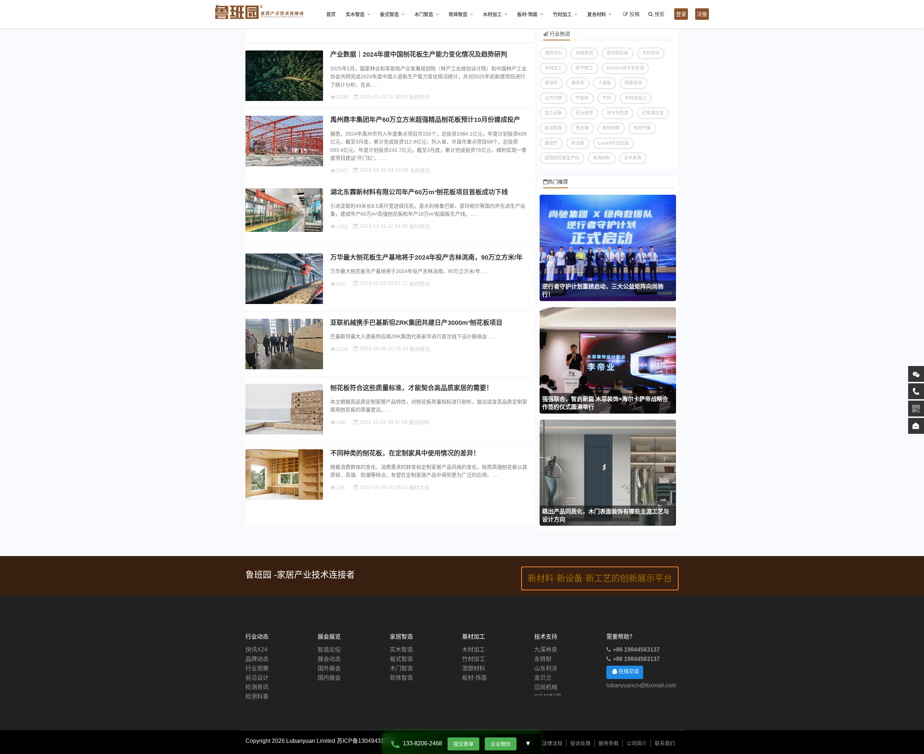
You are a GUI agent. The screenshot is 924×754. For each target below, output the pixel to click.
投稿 (634, 14)
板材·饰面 (527, 14)
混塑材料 (473, 668)
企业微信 (501, 744)
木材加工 (492, 14)
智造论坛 (329, 650)
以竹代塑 (553, 98)
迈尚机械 (545, 678)
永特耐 (543, 650)
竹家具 (582, 98)
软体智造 (458, 14)
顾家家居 (633, 82)
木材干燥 (642, 128)
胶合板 (577, 143)
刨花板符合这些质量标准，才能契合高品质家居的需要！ (411, 388)
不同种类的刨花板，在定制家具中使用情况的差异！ (405, 453)
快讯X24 (256, 650)
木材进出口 (635, 98)
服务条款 (608, 743)
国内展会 (329, 678)
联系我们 (665, 743)
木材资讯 (650, 53)
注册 (702, 14)
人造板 (604, 82)
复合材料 (596, 14)
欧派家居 (553, 128)
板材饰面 (611, 128)
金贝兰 (543, 668)
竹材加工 (562, 14)
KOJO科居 (547, 687)
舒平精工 (584, 68)
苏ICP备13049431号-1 (366, 741)
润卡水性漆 (617, 112)
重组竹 (551, 143)
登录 (681, 14)
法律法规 (552, 743)
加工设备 (553, 112)
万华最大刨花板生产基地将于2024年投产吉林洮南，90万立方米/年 (426, 257)
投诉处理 (580, 743)
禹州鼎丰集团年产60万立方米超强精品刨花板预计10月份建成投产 (425, 119)
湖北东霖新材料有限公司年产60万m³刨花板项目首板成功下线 (419, 192)
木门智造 (423, 14)
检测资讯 (257, 687)
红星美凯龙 (653, 112)
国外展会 (329, 668)
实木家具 (632, 157)
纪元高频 (584, 112)
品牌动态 (257, 659)
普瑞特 (551, 82)
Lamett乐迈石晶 (613, 143)
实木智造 (355, 14)
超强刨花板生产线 (562, 157)
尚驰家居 (584, 53)
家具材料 (601, 157)
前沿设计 (257, 678)
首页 (331, 14)
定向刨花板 (617, 53)
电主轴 (582, 128)
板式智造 (389, 14)
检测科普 (257, 696)
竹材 (606, 98)
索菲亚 (577, 82)
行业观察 (257, 668)
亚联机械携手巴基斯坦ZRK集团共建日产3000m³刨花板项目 (416, 322)
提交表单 (463, 744)
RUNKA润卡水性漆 (625, 68)
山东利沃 (545, 659)
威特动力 (553, 53)
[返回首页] (916, 426)
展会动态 (329, 659)
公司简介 (637, 743)
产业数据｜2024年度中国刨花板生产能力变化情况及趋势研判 (418, 54)
